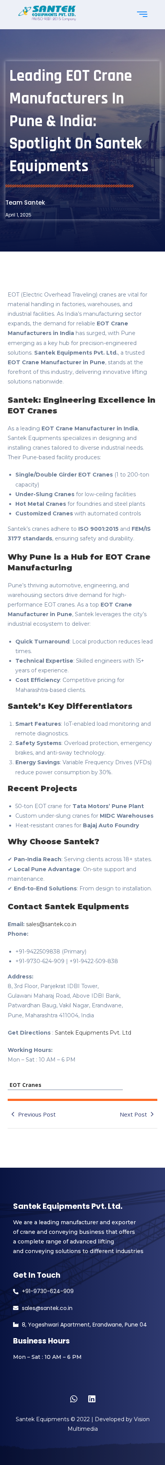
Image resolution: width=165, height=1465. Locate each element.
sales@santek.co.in (51, 924)
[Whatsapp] (74, 1399)
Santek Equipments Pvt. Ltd (92, 1032)
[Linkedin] (92, 1399)
